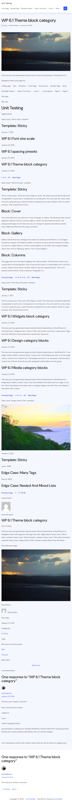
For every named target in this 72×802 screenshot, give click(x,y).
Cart (14, 86)
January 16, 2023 (8, 696)
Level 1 (36, 91)
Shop (64, 86)
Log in (4, 718)
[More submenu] (60, 8)
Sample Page (55, 86)
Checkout (22, 86)
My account (43, 86)
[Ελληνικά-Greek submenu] (32, 8)
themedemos (7, 693)
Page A (57, 91)
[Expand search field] (65, 8)
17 (19, 493)
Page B (65, 91)
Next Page (16, 177)
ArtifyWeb (58, 799)
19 (9, 177)
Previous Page (7, 277)
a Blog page (6, 86)
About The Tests (24, 91)
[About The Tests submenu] (46, 8)
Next (3, 649)
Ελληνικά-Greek (8, 91)
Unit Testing (7, 3)
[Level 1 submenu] (53, 8)
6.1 (2, 25)
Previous (5, 655)
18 (22, 493)
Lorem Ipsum (47, 91)
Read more (36, 665)
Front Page (32, 86)
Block (6, 25)
